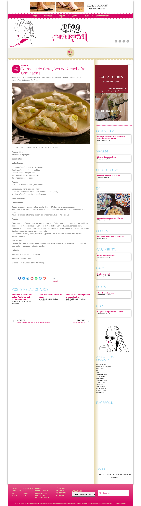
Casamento (28, 488)
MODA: (101, 287)
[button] (19, 278)
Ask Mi (98, 370)
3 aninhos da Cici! (103, 274)
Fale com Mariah (42, 498)
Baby (25, 491)
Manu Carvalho (101, 388)
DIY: (98, 188)
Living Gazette (100, 386)
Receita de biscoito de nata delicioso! (110, 218)
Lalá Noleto (99, 384)
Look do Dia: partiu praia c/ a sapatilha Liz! (78, 295)
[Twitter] (116, 41)
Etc (24, 495)
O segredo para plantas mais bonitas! (110, 312)
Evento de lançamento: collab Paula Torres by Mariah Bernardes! (22, 297)
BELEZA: (102, 231)
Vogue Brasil (100, 392)
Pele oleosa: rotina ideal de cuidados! (110, 237)
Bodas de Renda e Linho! (106, 255)
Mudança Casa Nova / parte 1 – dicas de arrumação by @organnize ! (111, 137)
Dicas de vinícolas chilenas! (107, 157)
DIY (13, 493)
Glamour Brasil (100, 382)
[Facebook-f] (120, 41)
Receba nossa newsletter (40, 494)
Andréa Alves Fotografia (103, 367)
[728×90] (70, 11)
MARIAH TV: (105, 131)
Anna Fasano (100, 368)
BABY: (100, 268)
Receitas (24, 65)
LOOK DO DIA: (107, 170)
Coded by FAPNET (120, 503)
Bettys (98, 372)
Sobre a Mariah (41, 491)
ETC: (99, 306)
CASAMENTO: (106, 249)
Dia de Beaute (100, 376)
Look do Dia (16, 491)
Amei (55, 281)
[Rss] (127, 41)
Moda (25, 493)
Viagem (14, 488)
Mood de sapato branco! (105, 293)
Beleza (14, 495)
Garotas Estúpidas (101, 380)
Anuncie (38, 488)
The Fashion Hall (101, 390)
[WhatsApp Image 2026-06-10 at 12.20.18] (111, 120)
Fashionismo (100, 378)
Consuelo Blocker (101, 374)
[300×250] (111, 92)
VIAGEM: (102, 151)
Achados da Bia (101, 365)
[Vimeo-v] (123, 41)
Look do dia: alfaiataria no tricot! (108, 176)
